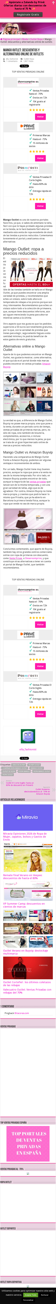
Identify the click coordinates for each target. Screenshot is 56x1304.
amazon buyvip (19, 765)
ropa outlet (8, 775)
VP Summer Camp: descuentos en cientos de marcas (24, 905)
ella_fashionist (12, 59)
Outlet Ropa (36, 39)
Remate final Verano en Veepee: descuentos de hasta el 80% (22, 877)
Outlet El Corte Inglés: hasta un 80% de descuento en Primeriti (20, 783)
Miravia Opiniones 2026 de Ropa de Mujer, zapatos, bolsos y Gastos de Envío (25, 836)
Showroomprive (33, 558)
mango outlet (37, 768)
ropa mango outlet (42, 771)
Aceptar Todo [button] (30, 1295)
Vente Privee (15, 558)
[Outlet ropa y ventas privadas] (28, 25)
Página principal (11, 39)
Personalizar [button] (28, 1300)
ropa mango (24, 771)
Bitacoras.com (22, 1013)
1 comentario (12, 61)
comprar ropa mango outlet (15, 768)
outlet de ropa (9, 771)
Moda (25, 39)
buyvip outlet (34, 765)
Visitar (40, 117)
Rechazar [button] (45, 1295)
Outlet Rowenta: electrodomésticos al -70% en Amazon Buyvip (37, 790)
